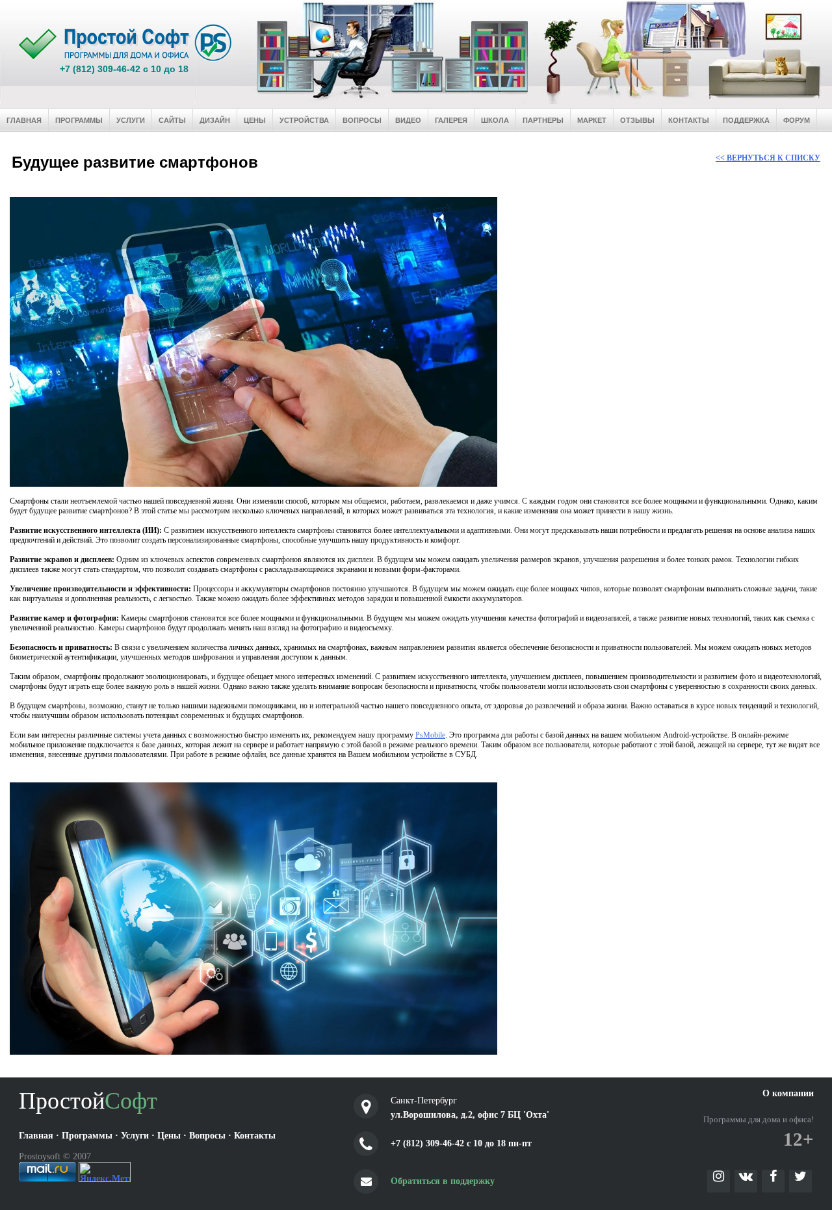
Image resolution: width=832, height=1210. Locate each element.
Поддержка (746, 120)
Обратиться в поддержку (443, 1181)
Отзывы (637, 120)
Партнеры (543, 120)
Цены (255, 120)
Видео (408, 120)
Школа (495, 120)
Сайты (172, 120)
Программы (79, 120)
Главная (24, 120)
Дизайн (215, 120)
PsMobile (430, 735)
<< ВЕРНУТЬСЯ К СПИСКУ (768, 157)
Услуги (130, 120)
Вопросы (362, 120)
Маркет (591, 120)
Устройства (304, 120)
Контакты (688, 120)
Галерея (451, 120)
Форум (796, 120)
